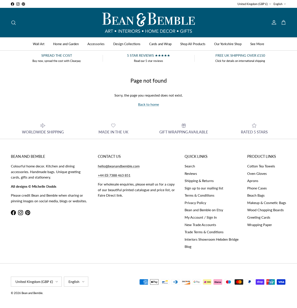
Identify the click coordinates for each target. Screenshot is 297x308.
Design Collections (126, 44)
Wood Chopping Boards (265, 210)
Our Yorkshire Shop (228, 44)
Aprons (252, 181)
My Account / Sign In (201, 217)
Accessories (96, 44)
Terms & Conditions (199, 195)
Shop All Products (192, 44)
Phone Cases (257, 188)
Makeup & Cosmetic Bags (266, 203)
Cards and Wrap (160, 44)
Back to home (148, 104)
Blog (188, 246)
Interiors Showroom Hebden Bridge (212, 239)
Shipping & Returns (199, 181)
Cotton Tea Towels (261, 166)
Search (190, 166)
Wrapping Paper (259, 225)
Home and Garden (66, 44)
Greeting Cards (258, 217)
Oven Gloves (257, 173)
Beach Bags (256, 195)
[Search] (13, 22)
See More (257, 44)
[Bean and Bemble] (148, 22)
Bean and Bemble (32, 293)
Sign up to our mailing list (204, 188)
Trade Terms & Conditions (204, 232)
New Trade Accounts (200, 225)
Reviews (191, 173)
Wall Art (38, 44)
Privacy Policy (195, 203)
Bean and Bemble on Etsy (204, 210)
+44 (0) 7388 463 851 (114, 175)
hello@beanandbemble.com (119, 166)
